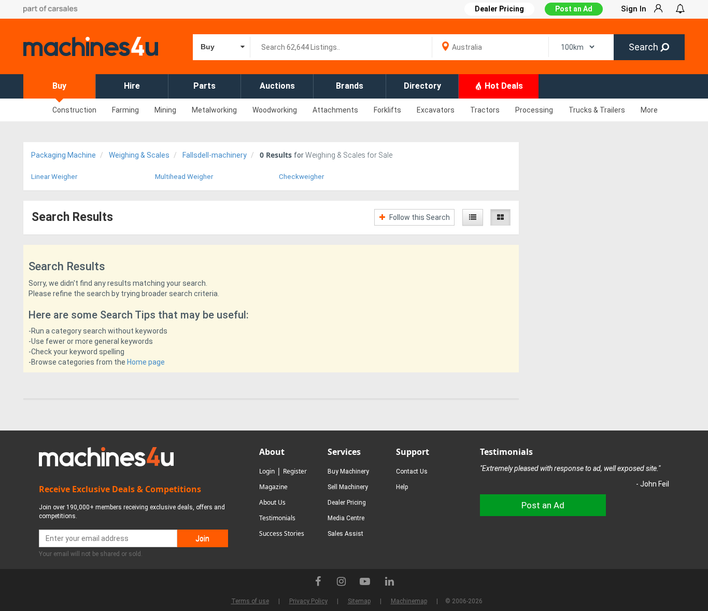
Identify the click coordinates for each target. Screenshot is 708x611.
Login (267, 471)
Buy (59, 86)
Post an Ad (573, 9)
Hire (132, 86)
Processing (534, 110)
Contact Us (412, 471)
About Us (272, 502)
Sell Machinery (348, 487)
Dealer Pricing (347, 502)
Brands (349, 86)
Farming (125, 110)
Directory (422, 86)
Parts (204, 86)
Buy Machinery (348, 471)
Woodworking (274, 110)
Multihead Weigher (184, 176)
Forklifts (387, 110)
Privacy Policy (308, 601)
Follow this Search (419, 217)
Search (644, 46)
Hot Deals (503, 86)
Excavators (436, 110)
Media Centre (346, 518)
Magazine (273, 486)
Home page (146, 362)
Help (402, 487)
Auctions (277, 86)
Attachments (335, 110)
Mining (165, 110)
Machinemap (409, 601)
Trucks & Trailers (597, 110)
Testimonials (277, 517)
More (649, 110)
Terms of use (250, 601)
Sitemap (359, 601)
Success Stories (281, 533)
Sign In (633, 8)
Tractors (485, 110)
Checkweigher (301, 176)
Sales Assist (345, 533)
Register (295, 471)
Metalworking (214, 110)
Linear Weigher (54, 176)
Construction (74, 110)
